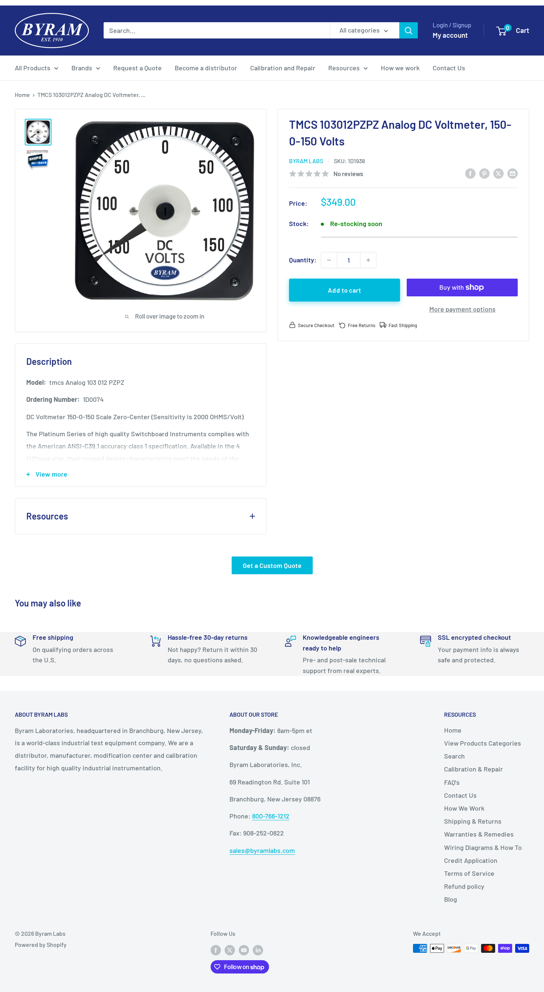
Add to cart (344, 290)
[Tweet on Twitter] (498, 173)
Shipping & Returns (472, 821)
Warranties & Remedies (479, 834)
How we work (400, 68)
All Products (32, 68)
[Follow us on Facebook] (216, 949)
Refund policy (464, 886)
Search (454, 756)
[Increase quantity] (368, 260)
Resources (344, 68)
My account (450, 35)
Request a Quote (137, 68)
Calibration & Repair (473, 769)
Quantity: (302, 260)
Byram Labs (306, 160)
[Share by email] (512, 173)
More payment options (462, 309)
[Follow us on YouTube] (244, 949)
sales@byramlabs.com (262, 850)
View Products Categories (482, 743)
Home (22, 94)
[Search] (408, 30)
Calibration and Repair (282, 68)
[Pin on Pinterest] (484, 173)
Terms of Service (469, 873)
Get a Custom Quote (272, 565)
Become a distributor (206, 68)
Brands (81, 68)
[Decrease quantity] (329, 260)
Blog (450, 899)
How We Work (464, 808)
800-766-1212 (270, 816)
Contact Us (449, 68)
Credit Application (470, 860)
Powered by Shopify (41, 944)
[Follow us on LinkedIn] (258, 949)
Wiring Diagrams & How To (483, 847)
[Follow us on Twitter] (230, 949)
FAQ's (452, 782)
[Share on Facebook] (470, 173)
